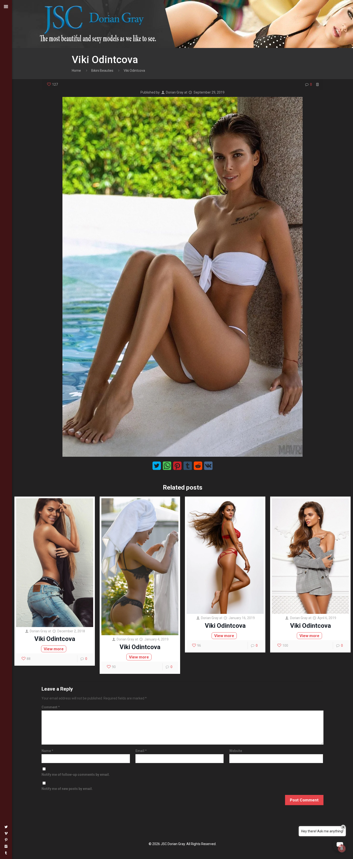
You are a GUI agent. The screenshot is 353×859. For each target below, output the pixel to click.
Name (47, 751)
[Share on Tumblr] (187, 466)
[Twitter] (6, 827)
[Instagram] (6, 846)
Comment (51, 707)
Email (141, 751)
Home (76, 70)
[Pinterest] (6, 840)
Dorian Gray (174, 92)
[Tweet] (156, 466)
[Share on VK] (208, 466)
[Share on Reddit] (198, 466)
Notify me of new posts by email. (67, 789)
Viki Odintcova (54, 638)
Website (235, 751)
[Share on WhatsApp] (167, 466)
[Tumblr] (6, 853)
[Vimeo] (6, 833)
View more (54, 648)
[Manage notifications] (342, 848)
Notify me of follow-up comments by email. (76, 774)
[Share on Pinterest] (177, 466)
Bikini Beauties (102, 70)
